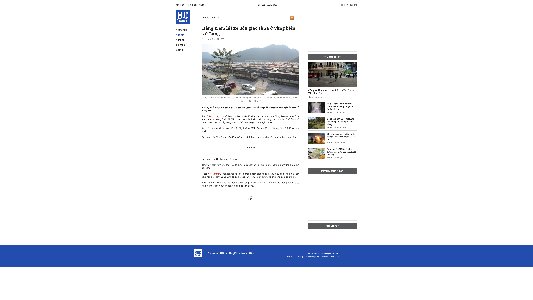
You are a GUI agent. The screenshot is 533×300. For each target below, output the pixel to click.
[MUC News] (183, 16)
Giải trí (179, 50)
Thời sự (179, 35)
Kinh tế (215, 18)
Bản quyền (335, 257)
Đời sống (180, 45)
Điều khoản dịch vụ (311, 257)
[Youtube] (355, 5)
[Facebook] (351, 5)
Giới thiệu (180, 5)
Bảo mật (325, 257)
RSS (299, 257)
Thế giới (180, 40)
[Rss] (347, 5)
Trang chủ (181, 30)
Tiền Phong (213, 116)
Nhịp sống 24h (191, 5)
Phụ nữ (201, 5)
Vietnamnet (214, 173)
